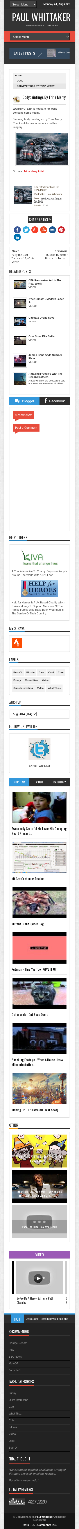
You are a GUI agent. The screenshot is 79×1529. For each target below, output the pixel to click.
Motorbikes (31, 680)
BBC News (15, 1356)
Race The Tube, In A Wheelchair (39, 1191)
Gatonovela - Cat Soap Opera (30, 1014)
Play (11, 1349)
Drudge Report (18, 1343)
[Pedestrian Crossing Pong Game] (39, 1236)
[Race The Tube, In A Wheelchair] (39, 1201)
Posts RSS (28, 1525)
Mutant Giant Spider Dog (28, 923)
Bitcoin (30, 672)
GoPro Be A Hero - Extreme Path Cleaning (34, 1300)
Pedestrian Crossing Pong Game (39, 1226)
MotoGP (13, 1363)
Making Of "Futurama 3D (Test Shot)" (35, 1109)
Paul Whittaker (41, 17)
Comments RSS (47, 1525)
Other (45, 680)
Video (40, 688)
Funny (17, 680)
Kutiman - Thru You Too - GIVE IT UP (34, 969)
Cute (60, 672)
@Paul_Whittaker (39, 765)
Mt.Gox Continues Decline (28, 878)
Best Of (17, 672)
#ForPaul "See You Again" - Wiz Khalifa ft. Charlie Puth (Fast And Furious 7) (39, 1158)
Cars (41, 672)
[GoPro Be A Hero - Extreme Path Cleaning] (39, 1293)
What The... (54, 688)
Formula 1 (15, 1370)
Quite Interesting (23, 688)
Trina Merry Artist (34, 171)
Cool (20, 81)
